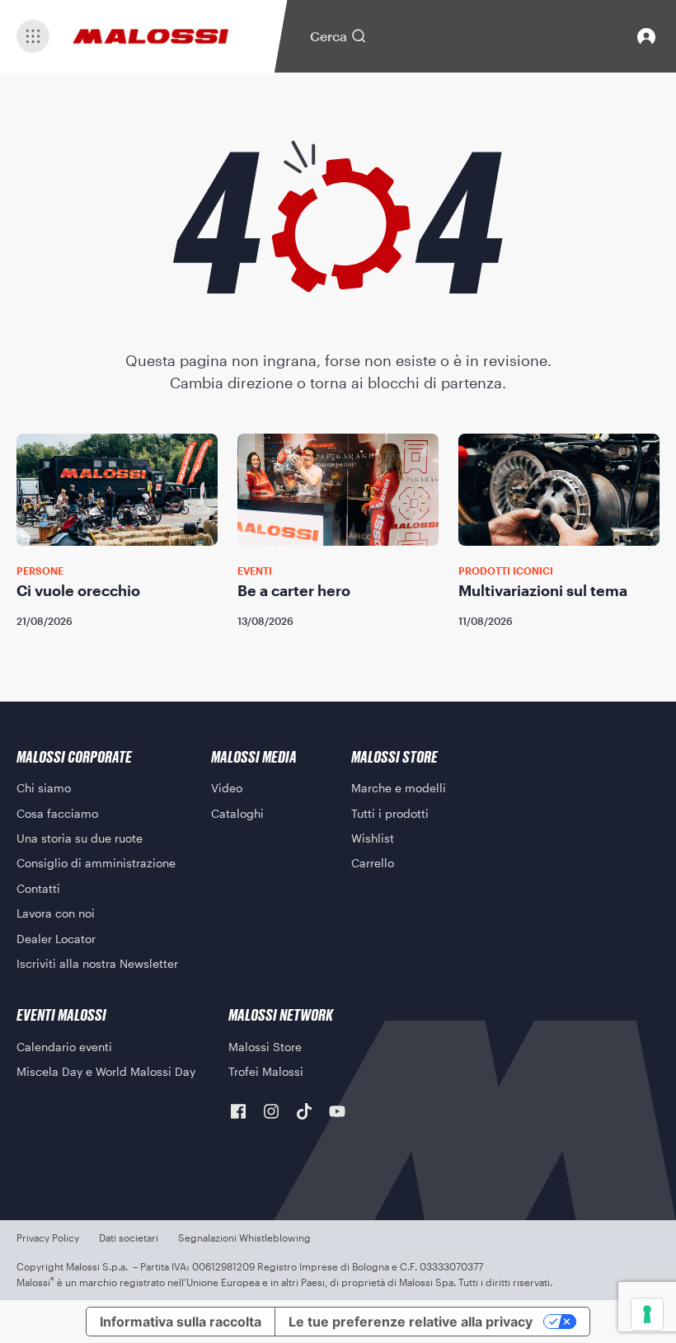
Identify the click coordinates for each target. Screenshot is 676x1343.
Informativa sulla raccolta (180, 1321)
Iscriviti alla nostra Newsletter (97, 963)
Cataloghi (237, 813)
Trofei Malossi (265, 1071)
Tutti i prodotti (390, 813)
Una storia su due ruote (79, 838)
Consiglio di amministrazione (96, 863)
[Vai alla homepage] (151, 36)
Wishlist (372, 838)
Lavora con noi (55, 913)
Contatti (38, 888)
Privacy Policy (47, 1237)
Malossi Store (265, 1047)
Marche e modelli (398, 788)
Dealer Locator (56, 939)
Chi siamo (43, 788)
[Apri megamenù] (32, 36)
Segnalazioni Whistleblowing (244, 1237)
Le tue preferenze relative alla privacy (411, 1321)
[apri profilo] (646, 36)
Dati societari (128, 1237)
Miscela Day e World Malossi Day (105, 1071)
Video (226, 788)
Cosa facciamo (57, 813)
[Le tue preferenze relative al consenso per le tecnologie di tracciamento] (647, 1314)
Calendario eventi (64, 1047)
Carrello (372, 863)
